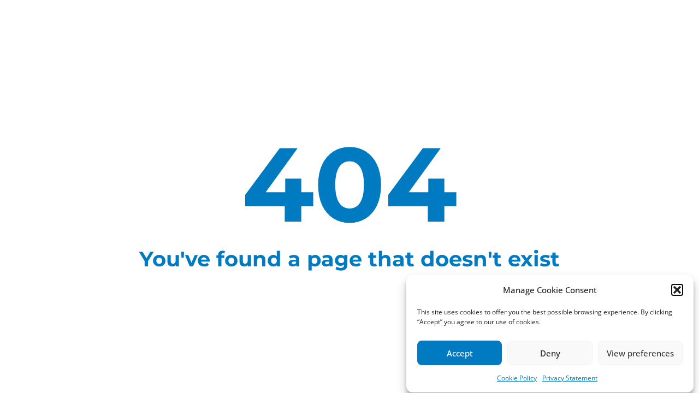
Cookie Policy (517, 378)
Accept (460, 353)
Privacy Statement (569, 378)
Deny (550, 353)
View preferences (640, 353)
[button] (677, 289)
